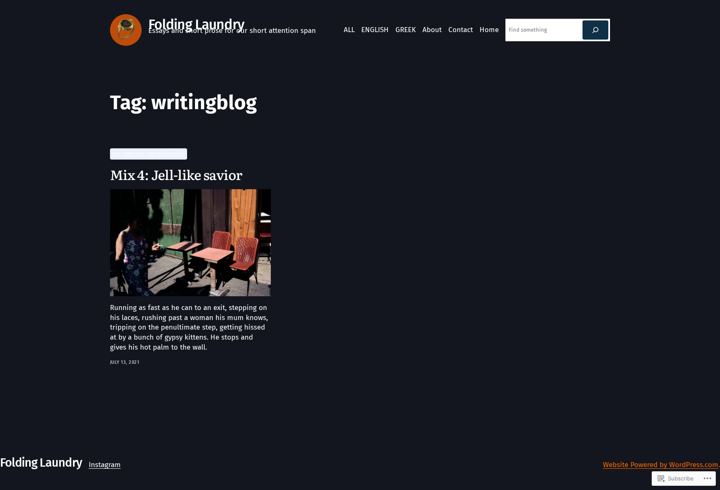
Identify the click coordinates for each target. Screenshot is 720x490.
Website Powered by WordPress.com (660, 464)
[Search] (595, 29)
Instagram (105, 464)
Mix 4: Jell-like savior (176, 174)
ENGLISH (134, 154)
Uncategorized (166, 154)
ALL (116, 154)
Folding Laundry (196, 24)
